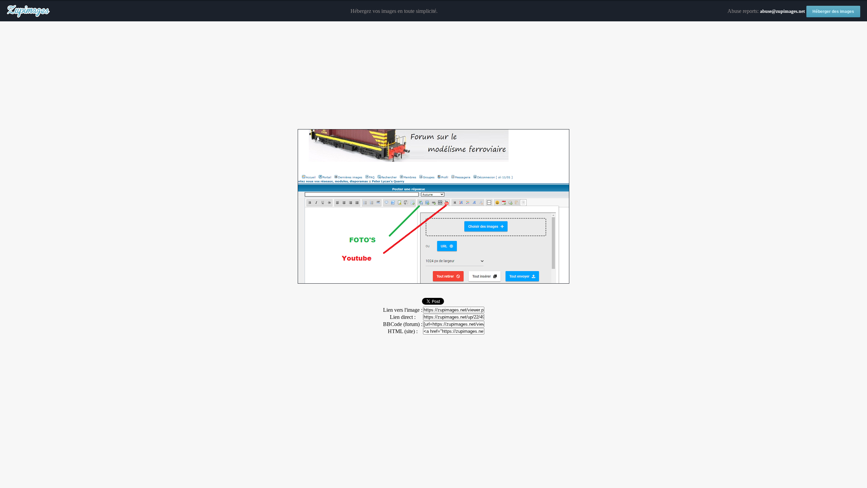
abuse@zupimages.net (782, 11)
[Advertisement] (433, 75)
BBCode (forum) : (402, 324)
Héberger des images (833, 11)
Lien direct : (403, 317)
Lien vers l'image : (402, 310)
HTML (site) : (403, 331)
